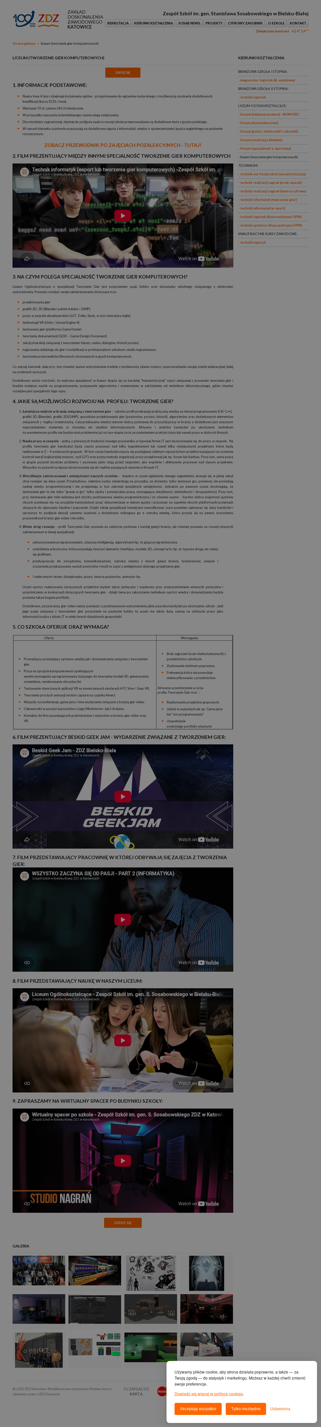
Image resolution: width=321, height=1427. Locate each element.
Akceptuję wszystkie (198, 1409)
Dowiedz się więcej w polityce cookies (209, 1394)
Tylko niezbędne (246, 1409)
